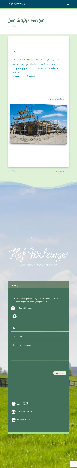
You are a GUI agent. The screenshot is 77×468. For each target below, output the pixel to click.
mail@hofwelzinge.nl (24, 411)
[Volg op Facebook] (15, 316)
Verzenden (59, 373)
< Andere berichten (54, 99)
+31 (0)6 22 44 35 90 (23, 419)
